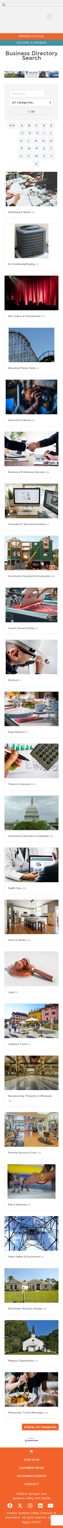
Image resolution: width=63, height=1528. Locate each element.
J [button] (50, 133)
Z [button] (36, 163)
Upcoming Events (31, 1475)
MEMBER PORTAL (32, 36)
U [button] (21, 156)
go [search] (33, 111)
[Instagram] (30, 1506)
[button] (49, 17)
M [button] (36, 140)
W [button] (36, 156)
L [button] (28, 140)
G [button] (30, 133)
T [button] (51, 148)
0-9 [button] (12, 125)
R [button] (37, 148)
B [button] (29, 125)
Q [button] (29, 148)
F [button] (22, 133)
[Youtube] (51, 1506)
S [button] (44, 148)
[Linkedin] (40, 1506)
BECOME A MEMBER (32, 42)
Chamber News (31, 1467)
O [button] (51, 140)
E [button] (51, 125)
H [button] (37, 133)
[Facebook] (10, 1506)
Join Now (32, 1459)
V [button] (28, 156)
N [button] (43, 140)
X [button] (44, 156)
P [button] (22, 148)
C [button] (37, 125)
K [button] (21, 140)
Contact (31, 1484)
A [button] (22, 125)
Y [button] (51, 156)
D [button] (44, 125)
